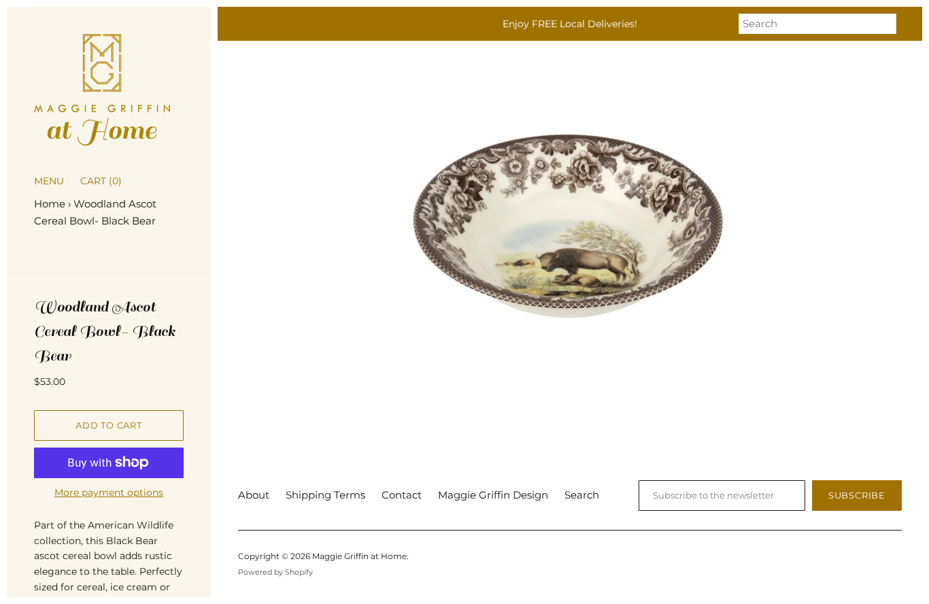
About (253, 494)
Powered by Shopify (275, 572)
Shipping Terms (325, 494)
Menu (49, 181)
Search (581, 494)
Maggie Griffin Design (493, 494)
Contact (402, 494)
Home (49, 203)
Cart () (101, 181)
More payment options (108, 492)
